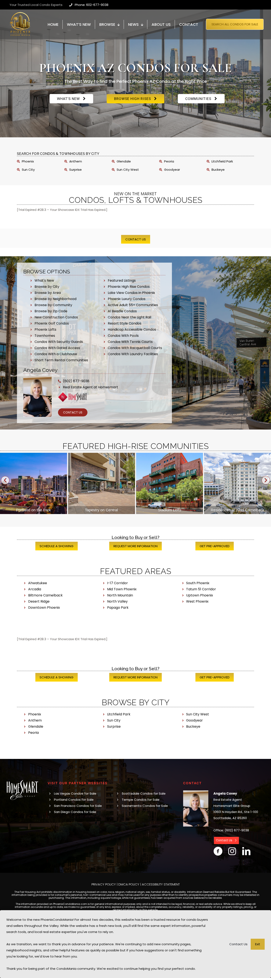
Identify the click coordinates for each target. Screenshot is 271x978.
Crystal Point (237, 510)
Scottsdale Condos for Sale (144, 793)
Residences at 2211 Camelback (169, 510)
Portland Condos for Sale (74, 799)
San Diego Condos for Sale (75, 812)
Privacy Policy (103, 884)
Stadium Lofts (101, 510)
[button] (5, 480)
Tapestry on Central (33, 510)
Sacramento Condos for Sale (145, 805)
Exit (257, 944)
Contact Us (238, 944)
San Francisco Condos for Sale (78, 805)
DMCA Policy (128, 884)
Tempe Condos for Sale (140, 799)
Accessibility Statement (161, 884)
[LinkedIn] (246, 851)
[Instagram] (232, 851)
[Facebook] (218, 851)
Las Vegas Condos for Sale (75, 793)
